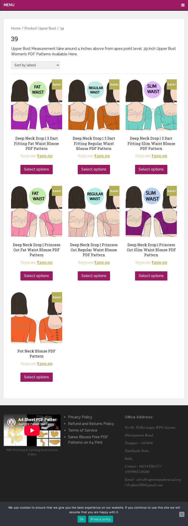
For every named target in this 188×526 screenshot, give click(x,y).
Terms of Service (82, 430)
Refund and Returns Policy (91, 424)
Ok (82, 519)
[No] (182, 514)
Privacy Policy (80, 417)
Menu (9, 5)
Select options (36, 169)
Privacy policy (101, 519)
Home (16, 28)
